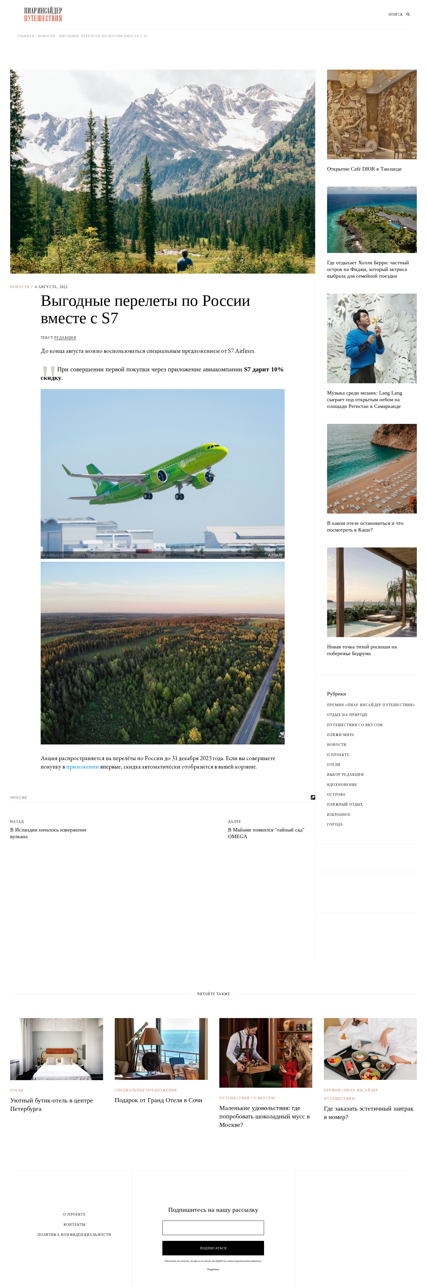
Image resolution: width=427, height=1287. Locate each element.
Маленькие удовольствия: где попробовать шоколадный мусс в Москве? (264, 1116)
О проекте (338, 755)
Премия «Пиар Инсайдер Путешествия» (371, 705)
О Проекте (74, 1214)
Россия (19, 797)
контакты (75, 1225)
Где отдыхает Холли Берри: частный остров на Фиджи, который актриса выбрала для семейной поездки (368, 269)
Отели (333, 765)
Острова (336, 795)
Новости (46, 36)
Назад (17, 822)
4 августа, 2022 (51, 287)
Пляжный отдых (345, 804)
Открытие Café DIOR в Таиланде (364, 169)
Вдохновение (342, 785)
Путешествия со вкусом (355, 725)
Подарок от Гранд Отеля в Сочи (158, 1100)
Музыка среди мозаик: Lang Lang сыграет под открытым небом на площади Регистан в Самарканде (364, 399)
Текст (58, 338)
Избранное (339, 815)
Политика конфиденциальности (74, 1235)
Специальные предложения (146, 1090)
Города (335, 825)
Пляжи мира (340, 735)
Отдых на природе (347, 715)
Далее (234, 822)
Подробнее (213, 1269)
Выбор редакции (345, 775)
